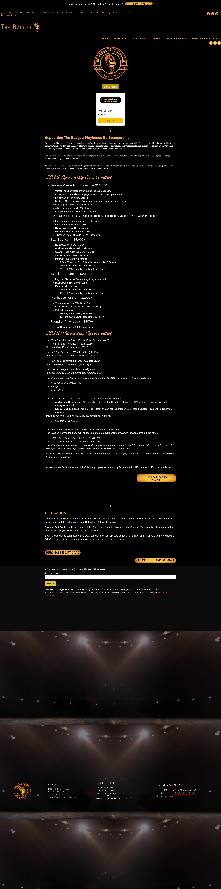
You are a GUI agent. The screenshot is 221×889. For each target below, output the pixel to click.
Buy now (111, 120)
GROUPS (156, 38)
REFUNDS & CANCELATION (184, 790)
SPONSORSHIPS (182, 793)
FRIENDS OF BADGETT (204, 38)
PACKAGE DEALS (176, 38)
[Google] (212, 13)
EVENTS (118, 38)
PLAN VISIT (138, 38)
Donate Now (110, 87)
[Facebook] (208, 13)
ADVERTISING (167, 796)
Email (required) (53, 573)
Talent (164, 790)
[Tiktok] (216, 13)
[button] (211, 43)
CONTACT (166, 793)
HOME (105, 38)
